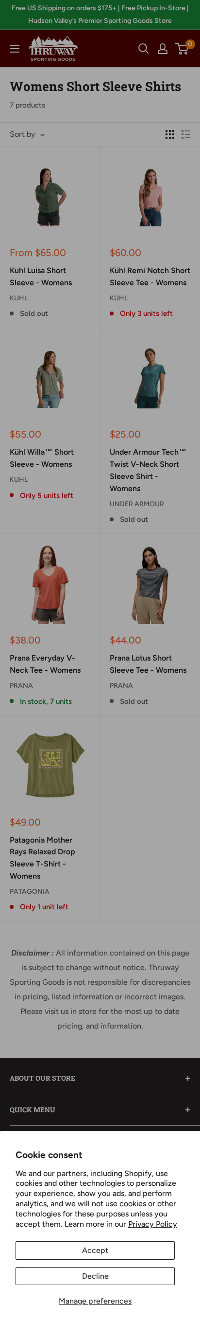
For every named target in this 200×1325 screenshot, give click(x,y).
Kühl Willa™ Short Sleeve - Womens (42, 458)
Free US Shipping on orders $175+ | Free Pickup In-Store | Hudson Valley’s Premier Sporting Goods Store (100, 14)
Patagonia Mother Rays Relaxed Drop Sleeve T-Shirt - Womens (42, 858)
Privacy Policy (152, 1224)
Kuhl (19, 298)
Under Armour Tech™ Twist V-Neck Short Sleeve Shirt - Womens (148, 470)
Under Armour (137, 504)
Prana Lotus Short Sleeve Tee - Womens (148, 664)
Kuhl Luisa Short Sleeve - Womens (41, 276)
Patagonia (30, 891)
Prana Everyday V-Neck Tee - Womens (45, 664)
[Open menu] (14, 49)
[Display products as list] (186, 134)
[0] (182, 49)
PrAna (21, 685)
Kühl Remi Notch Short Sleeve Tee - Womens (150, 276)
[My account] (162, 48)
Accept (95, 1250)
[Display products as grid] (170, 134)
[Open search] (143, 48)
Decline (95, 1276)
